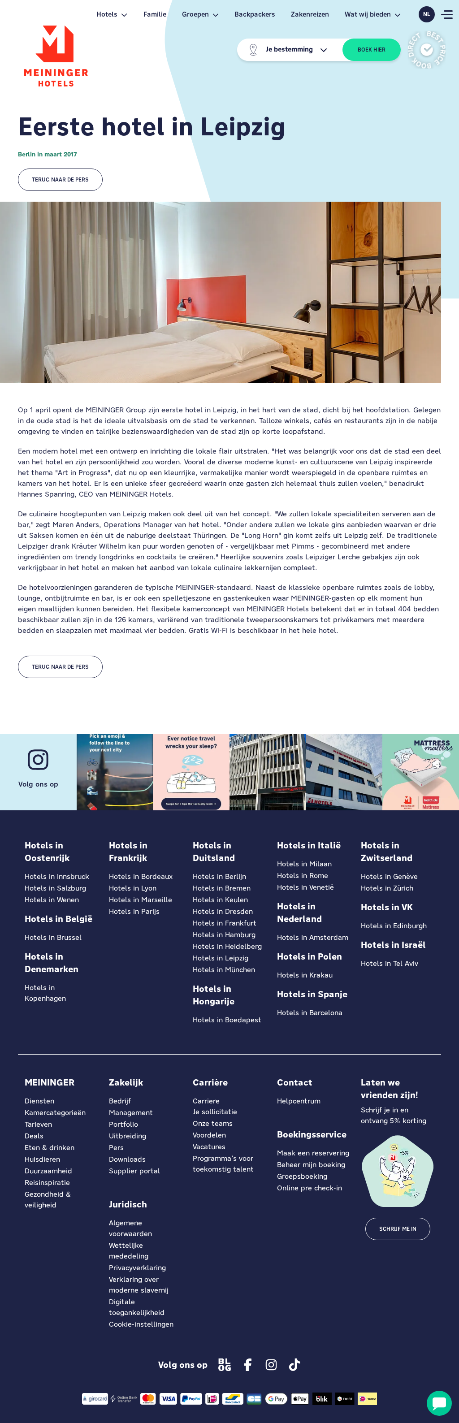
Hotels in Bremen (222, 888)
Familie (154, 14)
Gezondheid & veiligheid (48, 1199)
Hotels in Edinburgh (394, 925)
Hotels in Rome (302, 875)
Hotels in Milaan (304, 864)
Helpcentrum (298, 1101)
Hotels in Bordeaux (141, 876)
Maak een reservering (313, 1153)
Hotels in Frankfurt (224, 923)
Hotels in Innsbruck (57, 876)
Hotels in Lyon (132, 888)
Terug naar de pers (60, 179)
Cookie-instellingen (141, 1324)
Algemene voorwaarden (130, 1228)
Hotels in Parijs (134, 911)
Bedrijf (120, 1101)
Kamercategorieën (55, 1112)
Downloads (127, 1159)
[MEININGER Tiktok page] (294, 1364)
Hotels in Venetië (305, 887)
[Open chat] (439, 1403)
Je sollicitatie (215, 1111)
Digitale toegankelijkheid (137, 1307)
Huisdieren (42, 1159)
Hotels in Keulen (220, 899)
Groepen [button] (195, 14)
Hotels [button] (106, 14)
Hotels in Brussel (53, 937)
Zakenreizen (310, 14)
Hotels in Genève (389, 876)
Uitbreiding (127, 1136)
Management (131, 1112)
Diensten (39, 1101)
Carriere (206, 1101)
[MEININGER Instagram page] (271, 1364)
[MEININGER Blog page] (224, 1364)
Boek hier (371, 49)
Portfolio (123, 1124)
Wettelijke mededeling (128, 1250)
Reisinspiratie (47, 1182)
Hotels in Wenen (52, 899)
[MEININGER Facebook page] (248, 1364)
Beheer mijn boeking (311, 1164)
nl (426, 14)
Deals (34, 1136)
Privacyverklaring (137, 1267)
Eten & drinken (49, 1147)
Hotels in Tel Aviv (389, 963)
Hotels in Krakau (305, 975)
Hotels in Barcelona (309, 1012)
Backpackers (254, 14)
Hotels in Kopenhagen (45, 993)
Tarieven (38, 1124)
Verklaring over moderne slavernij (139, 1284)
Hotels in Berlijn (219, 876)
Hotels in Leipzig (220, 958)
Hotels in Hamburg (224, 934)
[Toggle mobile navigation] (447, 14)
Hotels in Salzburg (55, 888)
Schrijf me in (397, 1229)
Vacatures (209, 1146)
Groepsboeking (302, 1176)
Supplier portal (134, 1171)
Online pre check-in (309, 1188)
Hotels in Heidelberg (227, 946)
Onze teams (213, 1123)
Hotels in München (224, 969)
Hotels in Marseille (140, 899)
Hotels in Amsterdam (312, 937)
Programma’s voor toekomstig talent (223, 1163)
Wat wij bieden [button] (368, 14)
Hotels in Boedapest (227, 1020)
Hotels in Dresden (223, 911)
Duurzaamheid (48, 1171)
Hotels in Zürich (387, 888)
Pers (116, 1147)
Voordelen (209, 1135)
